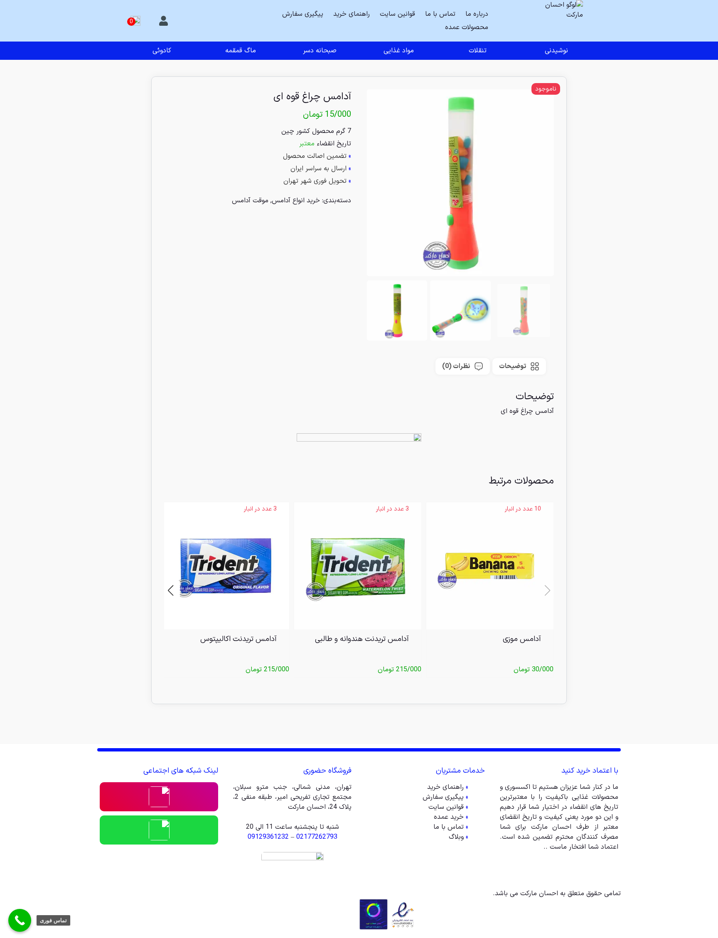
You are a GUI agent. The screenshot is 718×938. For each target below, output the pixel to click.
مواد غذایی (399, 51)
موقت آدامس (250, 201)
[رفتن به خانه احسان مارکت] (562, 21)
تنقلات (478, 51)
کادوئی (161, 51)
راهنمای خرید (351, 14)
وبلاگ (456, 837)
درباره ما (476, 14)
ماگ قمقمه (240, 51)
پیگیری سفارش (302, 14)
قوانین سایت (397, 14)
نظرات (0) (456, 366)
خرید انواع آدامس (296, 201)
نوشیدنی (556, 51)
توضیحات (512, 366)
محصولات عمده (466, 27)
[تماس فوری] (19, 920)
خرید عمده (449, 817)
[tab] (519, 366)
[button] (170, 590)
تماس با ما (440, 14)
